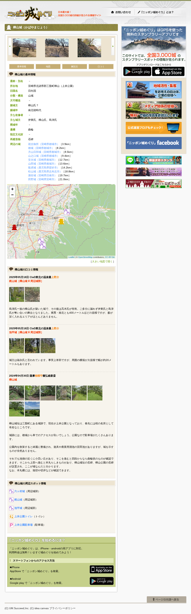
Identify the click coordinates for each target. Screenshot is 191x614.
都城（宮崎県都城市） (41, 147)
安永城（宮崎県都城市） (42, 159)
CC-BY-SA (110, 257)
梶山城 (18, 499)
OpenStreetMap (85, 257)
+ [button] (12, 189)
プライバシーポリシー (62, 608)
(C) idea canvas (39, 608)
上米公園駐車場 (23, 524)
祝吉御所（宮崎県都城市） (44, 144)
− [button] (12, 194)
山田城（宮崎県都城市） (42, 163)
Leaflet (71, 257)
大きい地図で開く (102, 261)
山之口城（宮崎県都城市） (44, 155)
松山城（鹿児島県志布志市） (45, 171)
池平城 (18, 507)
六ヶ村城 (19, 491)
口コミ (101, 66)
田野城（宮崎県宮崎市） (42, 179)
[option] (29, 48)
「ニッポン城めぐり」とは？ (159, 12)
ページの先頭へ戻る (166, 599)
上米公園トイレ (23, 516)
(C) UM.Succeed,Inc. (17, 608)
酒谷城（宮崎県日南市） (42, 175)
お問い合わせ (121, 12)
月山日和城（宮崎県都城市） (45, 151)
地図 (48, 66)
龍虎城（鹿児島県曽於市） (44, 167)
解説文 (74, 66)
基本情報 (21, 66)
